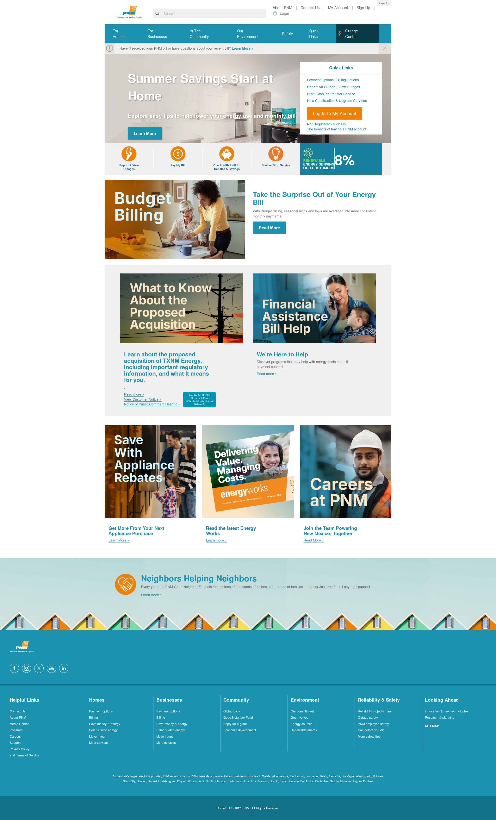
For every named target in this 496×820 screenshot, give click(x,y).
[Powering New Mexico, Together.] (129, 11)
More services (98, 742)
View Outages (349, 86)
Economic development (239, 730)
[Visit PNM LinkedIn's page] (64, 667)
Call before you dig (371, 730)
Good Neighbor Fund (238, 717)
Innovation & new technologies (446, 711)
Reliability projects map (374, 711)
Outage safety (368, 717)
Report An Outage (321, 86)
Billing (93, 717)
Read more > (134, 394)
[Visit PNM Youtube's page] (52, 667)
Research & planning (439, 717)
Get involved (299, 717)
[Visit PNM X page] (40, 667)
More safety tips (369, 736)
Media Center (19, 723)
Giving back (231, 711)
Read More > (314, 539)
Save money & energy (104, 723)
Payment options (101, 711)
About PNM (18, 717)
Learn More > (243, 48)
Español (384, 3)
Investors (16, 730)
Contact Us (18, 711)
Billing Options (348, 79)
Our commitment (302, 711)
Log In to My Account (334, 113)
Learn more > (216, 539)
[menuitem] (122, 33)
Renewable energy (304, 730)
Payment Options (320, 79)
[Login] (276, 13)
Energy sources (301, 723)
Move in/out (97, 736)
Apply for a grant (235, 723)
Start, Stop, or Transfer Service (331, 93)
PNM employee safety (373, 723)
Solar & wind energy (103, 730)
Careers (15, 736)
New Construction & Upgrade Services (337, 100)
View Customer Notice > (143, 399)
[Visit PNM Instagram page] (27, 667)
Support (15, 742)
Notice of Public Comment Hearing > (152, 403)
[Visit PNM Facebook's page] (15, 667)
